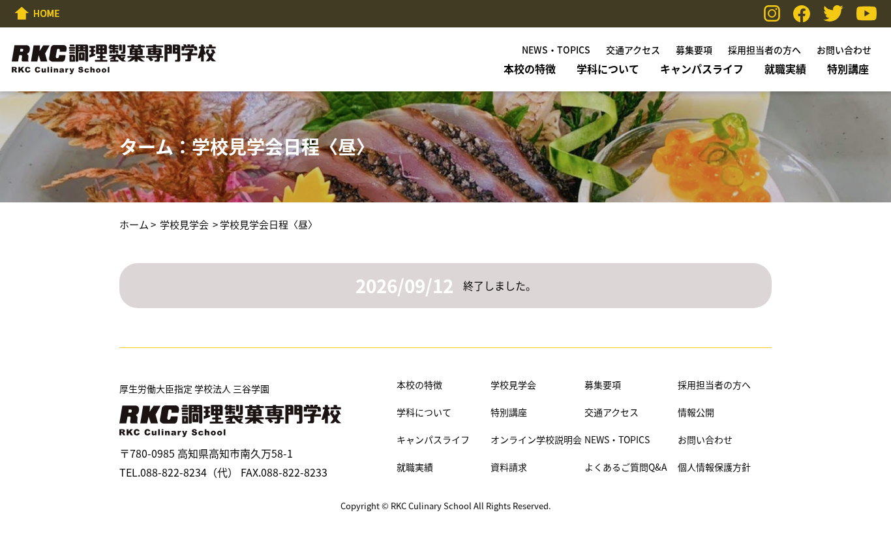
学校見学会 (184, 224)
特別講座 (848, 68)
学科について (608, 68)
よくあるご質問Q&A (625, 467)
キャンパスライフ (702, 68)
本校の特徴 (530, 68)
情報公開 (696, 412)
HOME (37, 13)
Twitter (833, 13)
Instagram (772, 13)
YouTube (866, 13)
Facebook (801, 13)
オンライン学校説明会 (536, 439)
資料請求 (509, 467)
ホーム (134, 224)
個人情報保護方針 (714, 467)
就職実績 (785, 68)
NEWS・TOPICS (556, 49)
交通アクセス (633, 49)
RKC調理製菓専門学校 (114, 59)
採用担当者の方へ (764, 49)
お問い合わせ (844, 49)
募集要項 (694, 49)
